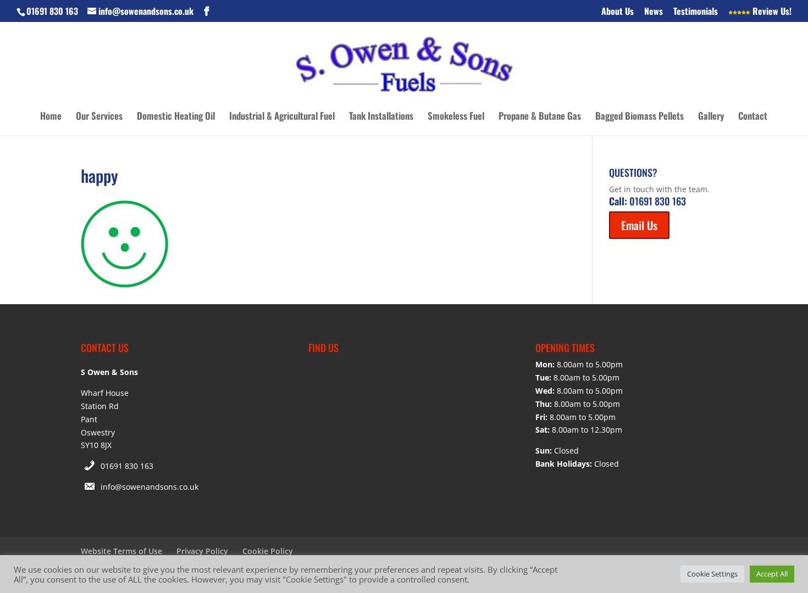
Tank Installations (381, 117)
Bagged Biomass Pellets (639, 117)
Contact (752, 117)
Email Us (639, 225)
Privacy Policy (202, 551)
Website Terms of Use (121, 551)
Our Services (99, 117)
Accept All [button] (772, 574)
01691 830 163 (127, 466)
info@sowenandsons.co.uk (149, 487)
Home (51, 117)
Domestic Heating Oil (176, 117)
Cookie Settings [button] (712, 574)
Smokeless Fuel (456, 117)
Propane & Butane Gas (540, 117)
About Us (617, 12)
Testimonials (695, 12)
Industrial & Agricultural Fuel (282, 117)
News (653, 12)
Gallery (711, 117)
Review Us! (771, 12)
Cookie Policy (267, 551)
